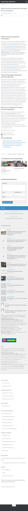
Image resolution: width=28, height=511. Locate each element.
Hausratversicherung (9, 320)
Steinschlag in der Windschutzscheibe (15, 271)
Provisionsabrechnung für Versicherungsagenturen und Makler (13, 459)
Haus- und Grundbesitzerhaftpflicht (9, 428)
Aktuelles (3, 4)
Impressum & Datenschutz (7, 475)
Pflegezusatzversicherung (7, 393)
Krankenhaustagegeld (4, 357)
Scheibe (14, 327)
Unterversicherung (10, 330)
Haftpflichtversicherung (7, 318)
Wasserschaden (6, 332)
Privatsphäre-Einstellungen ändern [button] (8, 486)
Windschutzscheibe (14, 332)
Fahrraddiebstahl (4, 316)
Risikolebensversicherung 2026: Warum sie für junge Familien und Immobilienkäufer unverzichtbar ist (16, 233)
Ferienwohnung (13, 316)
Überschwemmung (21, 154)
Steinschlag (17, 327)
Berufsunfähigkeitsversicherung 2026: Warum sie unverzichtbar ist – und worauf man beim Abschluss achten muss (16, 257)
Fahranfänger (18, 315)
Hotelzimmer (3, 321)
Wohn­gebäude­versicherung (10, 47)
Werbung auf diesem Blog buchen (8, 481)
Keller (15, 321)
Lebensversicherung (17, 357)
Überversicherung (12, 333)
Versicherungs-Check (16, 330)
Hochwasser (15, 154)
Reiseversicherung (6, 406)
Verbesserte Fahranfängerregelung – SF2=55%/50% (6, 170)
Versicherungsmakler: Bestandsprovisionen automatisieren (14, 462)
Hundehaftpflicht (7, 321)
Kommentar (4, 183)
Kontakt (3, 472)
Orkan (16, 324)
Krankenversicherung (11, 357)
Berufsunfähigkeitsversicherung (8, 441)
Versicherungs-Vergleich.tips (8, 1)
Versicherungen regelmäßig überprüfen (15, 285)
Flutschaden (9, 154)
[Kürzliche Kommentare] (17, 227)
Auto (2, 315)
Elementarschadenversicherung (10, 46)
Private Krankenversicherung (8, 396)
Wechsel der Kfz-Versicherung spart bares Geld (12, 143)
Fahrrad (23, 315)
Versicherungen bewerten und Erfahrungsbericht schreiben (13, 480)
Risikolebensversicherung (6, 327)
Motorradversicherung (6, 386)
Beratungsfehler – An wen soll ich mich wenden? (17, 298)
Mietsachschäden (9, 324)
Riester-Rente (5, 450)
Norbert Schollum (7, 13)
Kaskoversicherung (5, 87)
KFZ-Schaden (19, 321)
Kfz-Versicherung (20, 355)
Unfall (19, 329)
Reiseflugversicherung (22, 324)
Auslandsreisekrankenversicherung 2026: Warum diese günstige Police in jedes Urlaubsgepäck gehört (15, 249)
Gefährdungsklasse (11, 67)
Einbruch (13, 315)
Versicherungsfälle (11, 269)
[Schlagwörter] (24, 227)
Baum (4, 315)
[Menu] (26, 1)
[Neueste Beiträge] (4, 227)
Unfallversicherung (4, 330)
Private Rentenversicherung (7, 447)
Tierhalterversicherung (6, 422)
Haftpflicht (23, 316)
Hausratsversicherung (5, 50)
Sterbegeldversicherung (7, 329)
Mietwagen (13, 324)
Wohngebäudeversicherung (22, 332)
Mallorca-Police (3, 324)
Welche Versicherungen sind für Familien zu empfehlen (14, 142)
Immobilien (12, 321)
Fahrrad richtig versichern (19, 168)
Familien (10, 316)
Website (4, 196)
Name (3, 192)
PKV (18, 324)
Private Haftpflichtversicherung (8, 416)
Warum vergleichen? (6, 469)
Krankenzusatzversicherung (7, 399)
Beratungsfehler (8, 315)
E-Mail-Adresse (17, 192)
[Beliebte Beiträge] (10, 227)
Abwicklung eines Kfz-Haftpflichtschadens (16, 291)
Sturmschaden (15, 364)
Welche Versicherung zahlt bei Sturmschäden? (12, 140)
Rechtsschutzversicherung (7, 419)
